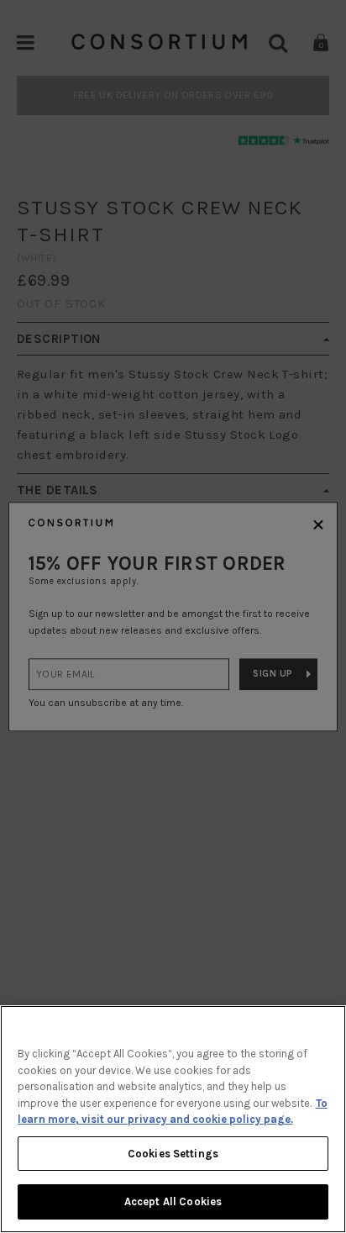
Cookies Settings (173, 1153)
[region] (173, 1119)
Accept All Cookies (173, 1201)
